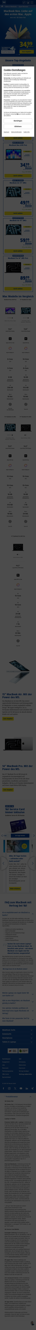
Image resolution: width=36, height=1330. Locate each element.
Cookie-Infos (27, 132)
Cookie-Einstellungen (14, 70)
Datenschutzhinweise (16, 132)
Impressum (6, 132)
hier (18, 114)
